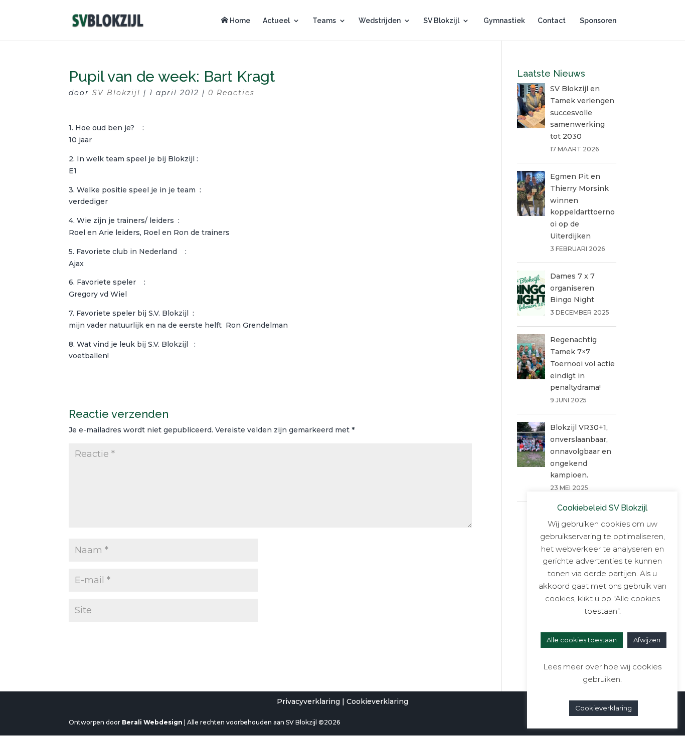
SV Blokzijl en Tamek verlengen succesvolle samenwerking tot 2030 (582, 112)
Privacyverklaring (308, 701)
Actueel (276, 21)
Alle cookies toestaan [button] (582, 640)
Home (239, 21)
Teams (324, 21)
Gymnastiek (503, 21)
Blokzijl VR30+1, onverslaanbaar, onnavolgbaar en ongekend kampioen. (580, 451)
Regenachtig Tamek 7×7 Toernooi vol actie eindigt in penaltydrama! (582, 363)
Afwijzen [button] (646, 640)
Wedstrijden (380, 21)
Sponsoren (597, 21)
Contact (552, 21)
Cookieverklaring (377, 701)
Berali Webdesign (152, 722)
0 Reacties (231, 92)
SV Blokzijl (441, 21)
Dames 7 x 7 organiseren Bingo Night (572, 288)
